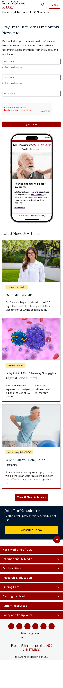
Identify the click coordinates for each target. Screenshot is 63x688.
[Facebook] (11, 626)
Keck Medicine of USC (31, 549)
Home (5, 12)
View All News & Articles (31, 497)
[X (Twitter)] (19, 626)
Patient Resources (31, 605)
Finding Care (31, 587)
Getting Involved (31, 596)
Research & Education (31, 577)
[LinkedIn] (35, 626)
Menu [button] (54, 5)
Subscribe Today (31, 530)
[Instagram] (43, 626)
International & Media (31, 559)
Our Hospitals (31, 568)
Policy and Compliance (31, 615)
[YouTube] (27, 626)
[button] (44, 5)
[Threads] (51, 626)
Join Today (31, 124)
